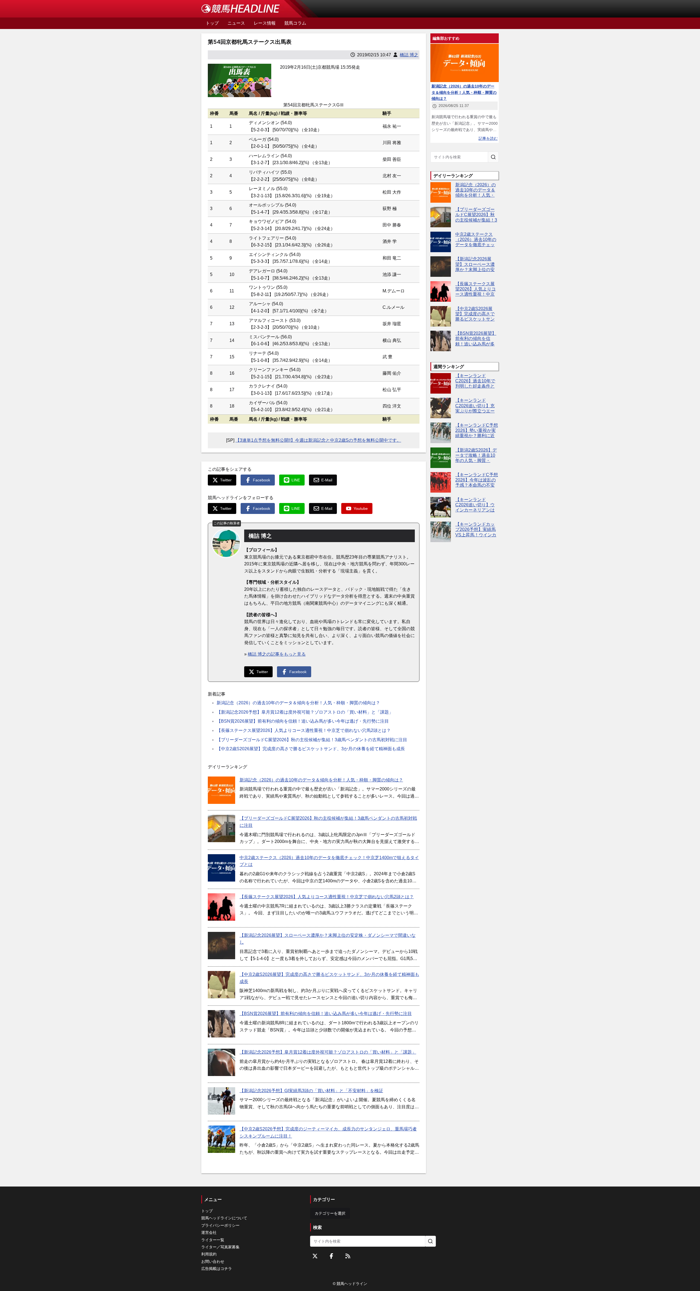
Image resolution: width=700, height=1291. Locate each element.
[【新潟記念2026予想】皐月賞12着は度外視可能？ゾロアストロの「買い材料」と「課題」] (221, 1062)
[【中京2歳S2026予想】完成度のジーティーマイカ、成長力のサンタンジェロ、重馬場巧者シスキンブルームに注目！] (221, 1139)
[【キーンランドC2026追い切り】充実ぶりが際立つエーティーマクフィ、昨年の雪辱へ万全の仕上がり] (440, 408)
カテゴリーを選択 (330, 1213)
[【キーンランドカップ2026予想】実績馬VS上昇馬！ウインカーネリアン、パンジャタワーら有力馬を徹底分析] (440, 532)
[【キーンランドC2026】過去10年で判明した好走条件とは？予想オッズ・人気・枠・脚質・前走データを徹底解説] (440, 383)
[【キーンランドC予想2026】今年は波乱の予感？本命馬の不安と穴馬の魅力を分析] (440, 482)
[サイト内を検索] (493, 157)
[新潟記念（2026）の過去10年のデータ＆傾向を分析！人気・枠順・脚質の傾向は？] (221, 790)
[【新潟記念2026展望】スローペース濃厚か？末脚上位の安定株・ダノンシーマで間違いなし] (221, 945)
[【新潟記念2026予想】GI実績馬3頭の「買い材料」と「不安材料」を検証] (221, 1101)
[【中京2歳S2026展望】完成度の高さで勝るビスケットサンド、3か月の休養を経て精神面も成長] (221, 984)
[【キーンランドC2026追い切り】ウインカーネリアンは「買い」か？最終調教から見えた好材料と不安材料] (440, 507)
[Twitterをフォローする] (315, 1256)
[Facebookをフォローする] (331, 1256)
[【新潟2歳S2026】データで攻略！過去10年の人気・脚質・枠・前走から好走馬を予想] (440, 457)
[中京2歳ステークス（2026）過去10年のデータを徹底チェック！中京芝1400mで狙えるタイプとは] (221, 868)
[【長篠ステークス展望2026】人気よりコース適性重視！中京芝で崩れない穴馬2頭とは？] (221, 907)
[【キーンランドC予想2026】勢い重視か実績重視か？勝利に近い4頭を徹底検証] (440, 433)
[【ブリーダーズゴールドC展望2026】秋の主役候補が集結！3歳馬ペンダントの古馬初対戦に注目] (221, 828)
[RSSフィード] (348, 1256)
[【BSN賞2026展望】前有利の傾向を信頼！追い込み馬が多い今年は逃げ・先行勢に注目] (221, 1023)
